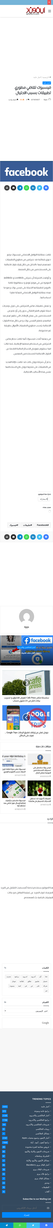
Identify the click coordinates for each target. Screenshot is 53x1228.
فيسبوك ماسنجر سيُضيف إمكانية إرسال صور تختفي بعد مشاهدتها (14, 803)
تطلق (29, 981)
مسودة (12, 986)
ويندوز (46, 1183)
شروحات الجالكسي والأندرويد (37, 1124)
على (38, 986)
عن (32, 986)
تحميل (45, 981)
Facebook (42, 525)
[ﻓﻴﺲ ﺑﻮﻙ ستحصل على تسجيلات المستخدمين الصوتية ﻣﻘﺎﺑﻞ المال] (39, 759)
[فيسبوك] (46, 188)
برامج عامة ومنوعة (41, 1111)
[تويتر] (39, 188)
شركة (45, 986)
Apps (45, 100)
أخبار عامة (37, 77)
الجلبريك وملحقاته (42, 1156)
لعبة (19, 986)
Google (45, 1023)
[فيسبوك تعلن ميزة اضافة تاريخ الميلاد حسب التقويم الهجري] (13, 760)
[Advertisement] (26, 46)
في (26, 986)
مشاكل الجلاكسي (42, 1133)
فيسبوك (13, 525)
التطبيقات (45, 1187)
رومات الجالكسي (42, 1129)
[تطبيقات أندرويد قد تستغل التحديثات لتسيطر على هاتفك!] (39, 788)
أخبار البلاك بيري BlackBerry (37, 1165)
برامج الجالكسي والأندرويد (39, 1120)
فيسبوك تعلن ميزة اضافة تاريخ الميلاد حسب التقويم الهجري (13, 770)
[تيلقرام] (20, 188)
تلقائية (22, 981)
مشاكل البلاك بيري (42, 1178)
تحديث (9, 977)
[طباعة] (7, 188)
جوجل (14, 981)
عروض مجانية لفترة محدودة (37, 1147)
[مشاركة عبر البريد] (13, 188)
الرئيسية (46, 77)
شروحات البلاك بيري (41, 1169)
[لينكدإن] (33, 188)
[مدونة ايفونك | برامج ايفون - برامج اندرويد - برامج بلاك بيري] (35, 11)
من (46, 991)
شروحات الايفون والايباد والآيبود (37, 1151)
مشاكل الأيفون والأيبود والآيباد (37, 1160)
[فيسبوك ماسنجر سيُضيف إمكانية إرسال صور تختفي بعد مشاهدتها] (13, 789)
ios (46, 977)
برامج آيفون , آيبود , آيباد (39, 1142)
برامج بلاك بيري (43, 1174)
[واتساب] (26, 188)
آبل (40, 977)
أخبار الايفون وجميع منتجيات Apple (35, 1138)
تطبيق (37, 981)
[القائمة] (49, 12)
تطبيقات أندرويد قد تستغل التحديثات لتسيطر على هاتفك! (39, 800)
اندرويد (25, 977)
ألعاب (47, 1191)
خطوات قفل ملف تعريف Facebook (26, 653)
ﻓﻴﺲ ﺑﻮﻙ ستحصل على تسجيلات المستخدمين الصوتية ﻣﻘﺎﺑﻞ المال (42, 770)
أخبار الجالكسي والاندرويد (26, 647)
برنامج (17, 977)
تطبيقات (27, 525)
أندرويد (33, 977)
